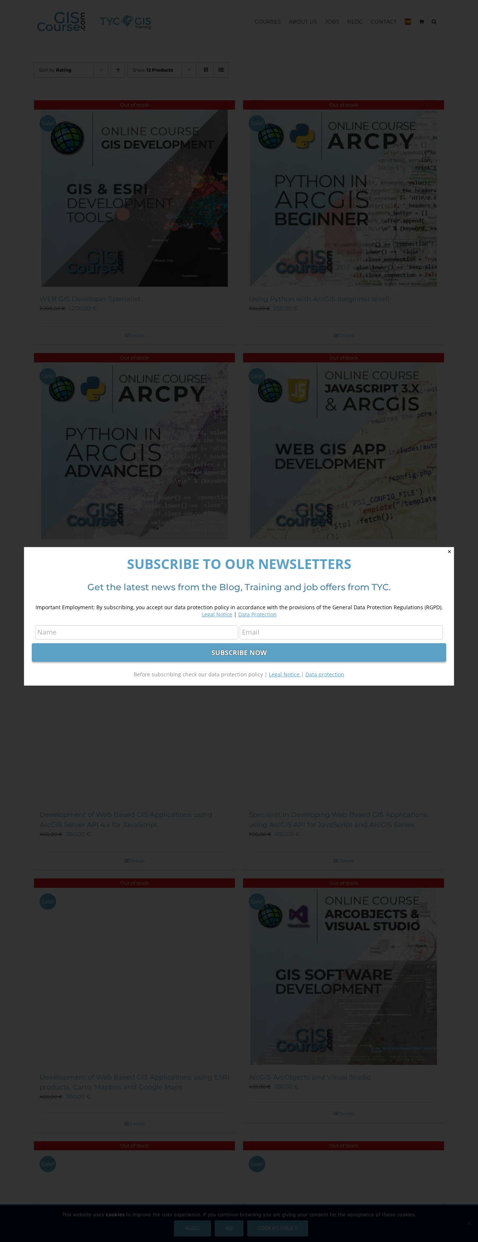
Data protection (324, 674)
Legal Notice (217, 614)
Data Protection (257, 614)
